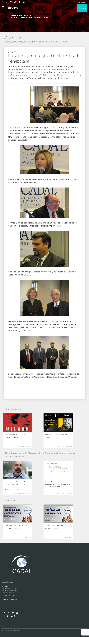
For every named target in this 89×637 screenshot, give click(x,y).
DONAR (83, 8)
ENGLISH (82, 2)
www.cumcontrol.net (4, 552)
